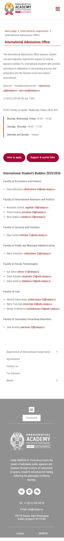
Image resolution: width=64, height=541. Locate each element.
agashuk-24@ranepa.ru (36, 207)
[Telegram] (29, 491)
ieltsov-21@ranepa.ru (28, 271)
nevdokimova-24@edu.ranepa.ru (43, 308)
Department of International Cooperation (28, 351)
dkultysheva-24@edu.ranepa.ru (39, 189)
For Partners (13, 373)
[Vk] (21, 491)
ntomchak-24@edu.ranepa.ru (37, 304)
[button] (31, 409)
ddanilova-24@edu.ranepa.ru (36, 281)
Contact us (12, 366)
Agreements (13, 359)
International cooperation (35, 31)
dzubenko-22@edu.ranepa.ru (36, 276)
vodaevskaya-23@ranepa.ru (42, 299)
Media (10, 380)
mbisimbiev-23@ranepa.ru (37, 253)
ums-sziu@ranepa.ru (29, 90)
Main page (11, 31)
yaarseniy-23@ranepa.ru (32, 327)
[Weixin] (37, 491)
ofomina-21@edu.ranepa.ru (33, 235)
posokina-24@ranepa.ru (34, 212)
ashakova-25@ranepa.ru (33, 216)
